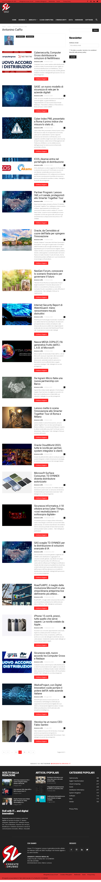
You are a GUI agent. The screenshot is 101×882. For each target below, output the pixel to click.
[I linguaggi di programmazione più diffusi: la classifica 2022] (41, 789)
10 (24, 752)
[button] (96, 20)
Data (71, 20)
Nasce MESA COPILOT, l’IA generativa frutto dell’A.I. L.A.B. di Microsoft (48, 345)
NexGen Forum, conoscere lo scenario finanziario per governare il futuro (48, 274)
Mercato (32, 20)
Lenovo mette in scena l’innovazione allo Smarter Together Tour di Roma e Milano (48, 412)
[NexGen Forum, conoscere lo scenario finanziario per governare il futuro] (17, 280)
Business (22, 20)
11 (29, 752)
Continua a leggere (41, 79)
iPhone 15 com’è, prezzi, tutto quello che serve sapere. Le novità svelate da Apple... (49, 620)
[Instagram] (90, 1)
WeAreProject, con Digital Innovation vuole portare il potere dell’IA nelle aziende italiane (48, 689)
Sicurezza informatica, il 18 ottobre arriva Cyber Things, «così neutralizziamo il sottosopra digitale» (49, 510)
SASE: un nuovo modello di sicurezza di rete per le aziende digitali (48, 89)
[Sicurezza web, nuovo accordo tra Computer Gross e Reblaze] (17, 662)
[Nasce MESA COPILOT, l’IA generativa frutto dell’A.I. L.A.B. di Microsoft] (17, 351)
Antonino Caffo (38, 61)
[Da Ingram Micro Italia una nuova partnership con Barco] (17, 387)
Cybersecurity (61, 20)
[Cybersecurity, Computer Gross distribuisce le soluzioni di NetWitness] (17, 62)
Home (4, 27)
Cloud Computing (46, 20)
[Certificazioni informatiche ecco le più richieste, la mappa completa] (41, 798)
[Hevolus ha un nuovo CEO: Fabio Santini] (17, 731)
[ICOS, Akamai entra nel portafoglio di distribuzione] (17, 168)
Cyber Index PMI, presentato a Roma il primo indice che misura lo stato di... (49, 121)
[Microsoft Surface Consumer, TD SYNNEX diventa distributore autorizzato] (17, 482)
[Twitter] (97, 1)
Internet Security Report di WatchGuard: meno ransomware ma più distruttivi (48, 309)
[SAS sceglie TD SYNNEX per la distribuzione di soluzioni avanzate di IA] (17, 552)
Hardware (79, 20)
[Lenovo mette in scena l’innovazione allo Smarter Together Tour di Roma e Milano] (17, 417)
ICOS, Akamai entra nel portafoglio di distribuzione (49, 160)
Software (89, 20)
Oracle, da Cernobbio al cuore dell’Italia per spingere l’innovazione (49, 233)
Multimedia (52, 1)
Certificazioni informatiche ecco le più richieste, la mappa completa (56, 798)
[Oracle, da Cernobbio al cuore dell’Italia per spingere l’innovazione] (17, 240)
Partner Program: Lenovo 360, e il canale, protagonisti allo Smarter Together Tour (49, 195)
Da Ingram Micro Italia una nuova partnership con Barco (48, 381)
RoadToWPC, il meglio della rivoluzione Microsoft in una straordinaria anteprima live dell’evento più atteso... (49, 589)
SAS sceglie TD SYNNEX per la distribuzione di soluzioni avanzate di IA (49, 545)
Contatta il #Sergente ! (41, 1)
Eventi (58, 1)
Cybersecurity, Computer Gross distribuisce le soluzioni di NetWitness (47, 55)
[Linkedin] (94, 1)
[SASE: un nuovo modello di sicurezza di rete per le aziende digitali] (17, 96)
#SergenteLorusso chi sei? (26, 1)
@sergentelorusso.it (61, 763)
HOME (14, 20)
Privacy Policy (67, 1)
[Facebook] (87, 1)
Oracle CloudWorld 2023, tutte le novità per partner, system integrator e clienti (48, 448)
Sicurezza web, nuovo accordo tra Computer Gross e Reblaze (49, 656)
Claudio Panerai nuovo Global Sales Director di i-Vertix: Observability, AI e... (22, 800)
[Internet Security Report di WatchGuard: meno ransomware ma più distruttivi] (17, 314)
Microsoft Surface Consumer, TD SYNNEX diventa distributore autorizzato (46, 477)
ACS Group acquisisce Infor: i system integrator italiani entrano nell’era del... (22, 781)
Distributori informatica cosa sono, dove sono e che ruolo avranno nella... (55, 779)
